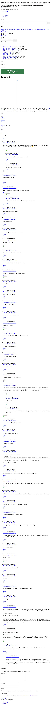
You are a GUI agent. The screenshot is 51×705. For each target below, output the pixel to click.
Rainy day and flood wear (8, 52)
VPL (1, 30)
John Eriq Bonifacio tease (9, 50)
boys (17, 29)
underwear (43, 29)
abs (1, 29)
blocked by (12, 71)
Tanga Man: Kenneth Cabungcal (10, 56)
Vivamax (46, 29)
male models (29, 29)
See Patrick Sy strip (7, 58)
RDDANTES (3, 8)
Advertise (5, 13)
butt (23, 29)
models (35, 29)
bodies (12, 29)
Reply (4, 149)
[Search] (48, 23)
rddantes (3, 125)
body (15, 29)
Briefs (19, 29)
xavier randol (10, 479)
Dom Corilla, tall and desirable (10, 48)
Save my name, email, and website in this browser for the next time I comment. (20, 691)
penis (38, 29)
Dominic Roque (12, 109)
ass (5, 29)
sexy (40, 29)
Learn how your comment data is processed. (28, 695)
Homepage (5, 11)
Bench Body (9, 29)
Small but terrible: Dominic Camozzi (11, 49)
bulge (21, 29)
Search (15, 39)
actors (3, 29)
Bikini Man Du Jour (7, 53)
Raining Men (6, 54)
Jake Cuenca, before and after (9, 46)
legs (25, 29)
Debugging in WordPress (33, 4)
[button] (2, 34)
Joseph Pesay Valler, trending (10, 57)
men (32, 29)
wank (3, 30)
